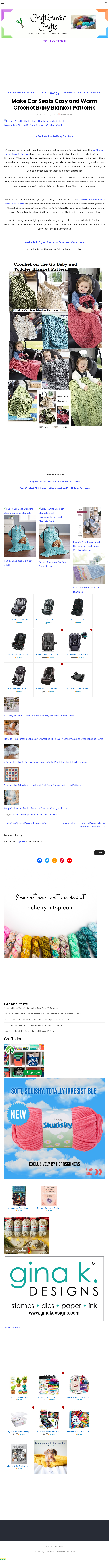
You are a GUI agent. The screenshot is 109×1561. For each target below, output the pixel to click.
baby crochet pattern (33, 92)
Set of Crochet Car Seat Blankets (86, 589)
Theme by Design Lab (66, 1551)
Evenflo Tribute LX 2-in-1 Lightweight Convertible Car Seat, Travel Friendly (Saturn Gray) (48, 654)
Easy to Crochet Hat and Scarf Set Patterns (54, 481)
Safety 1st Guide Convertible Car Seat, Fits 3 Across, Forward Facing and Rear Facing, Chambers (48, 689)
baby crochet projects (80, 92)
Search (99, 852)
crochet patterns (27, 814)
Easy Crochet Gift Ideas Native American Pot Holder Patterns (54, 488)
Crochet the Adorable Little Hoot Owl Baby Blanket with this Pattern (42, 785)
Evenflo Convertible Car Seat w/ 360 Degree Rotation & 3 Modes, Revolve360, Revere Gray (78, 654)
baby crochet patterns (56, 92)
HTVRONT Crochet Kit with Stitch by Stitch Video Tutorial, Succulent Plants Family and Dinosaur (19, 1397)
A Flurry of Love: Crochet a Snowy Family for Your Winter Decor (39, 715)
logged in (20, 841)
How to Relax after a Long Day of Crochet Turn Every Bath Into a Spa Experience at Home (53, 738)
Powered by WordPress (44, 1551)
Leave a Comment (48, 814)
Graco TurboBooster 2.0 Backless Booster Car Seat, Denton (78, 689)
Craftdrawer (66, 114)
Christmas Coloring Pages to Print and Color (27, 823)
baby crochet (14, 92)
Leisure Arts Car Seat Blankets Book (50, 519)
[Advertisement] (54, 67)
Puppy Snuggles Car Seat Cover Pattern (53, 564)
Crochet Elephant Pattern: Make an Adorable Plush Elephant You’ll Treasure (46, 762)
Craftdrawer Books (12, 1327)
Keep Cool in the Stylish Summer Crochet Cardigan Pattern (36, 808)
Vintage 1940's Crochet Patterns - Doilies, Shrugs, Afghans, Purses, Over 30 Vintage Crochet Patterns (19, 1466)
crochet (15, 814)
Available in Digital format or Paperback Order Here (54, 242)
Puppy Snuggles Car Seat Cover (18, 562)
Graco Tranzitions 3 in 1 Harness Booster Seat (78, 620)
